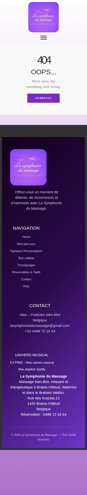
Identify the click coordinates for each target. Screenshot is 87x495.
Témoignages (26, 265)
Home (26, 237)
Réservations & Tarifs (26, 272)
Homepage (43, 98)
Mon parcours (26, 244)
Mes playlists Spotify (32, 369)
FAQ (26, 286)
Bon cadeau (26, 258)
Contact (26, 279)
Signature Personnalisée (26, 251)
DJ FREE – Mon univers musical (32, 362)
